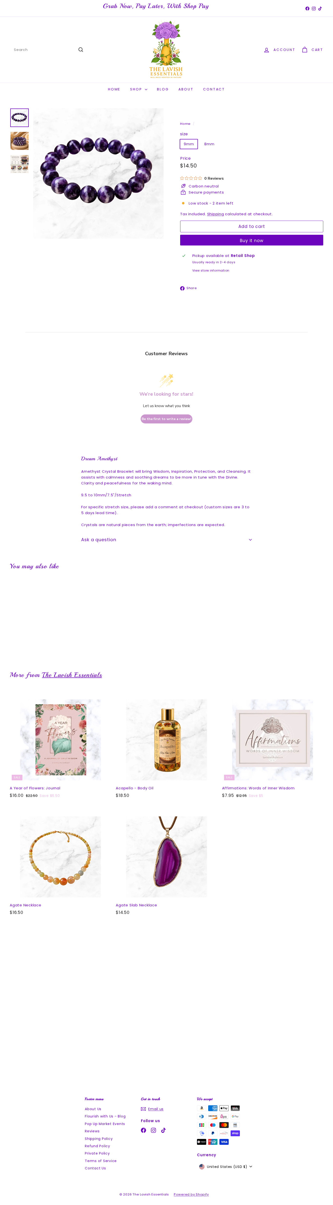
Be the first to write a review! (166, 419)
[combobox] (49, 50)
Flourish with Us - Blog (105, 1116)
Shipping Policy (99, 1138)
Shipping (215, 213)
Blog (163, 89)
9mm (189, 144)
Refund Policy (97, 1146)
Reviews (92, 1131)
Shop (137, 89)
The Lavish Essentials (72, 675)
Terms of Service (101, 1160)
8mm (209, 144)
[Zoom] (98, 173)
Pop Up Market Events (105, 1123)
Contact (214, 89)
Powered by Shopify (191, 1194)
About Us (93, 1109)
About (185, 89)
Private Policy (97, 1153)
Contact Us (95, 1168)
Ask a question (98, 540)
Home (114, 89)
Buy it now (252, 241)
